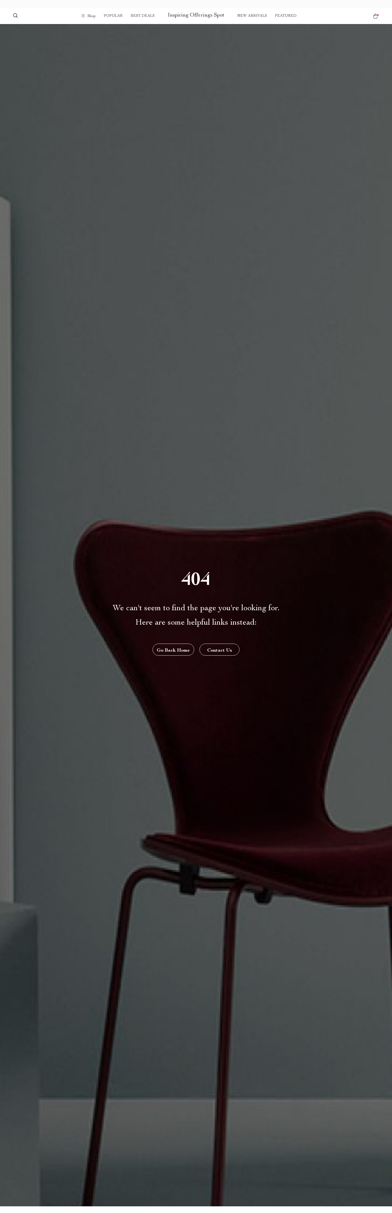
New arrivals (252, 16)
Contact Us (219, 650)
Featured (286, 16)
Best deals (143, 16)
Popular (113, 16)
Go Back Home (173, 650)
